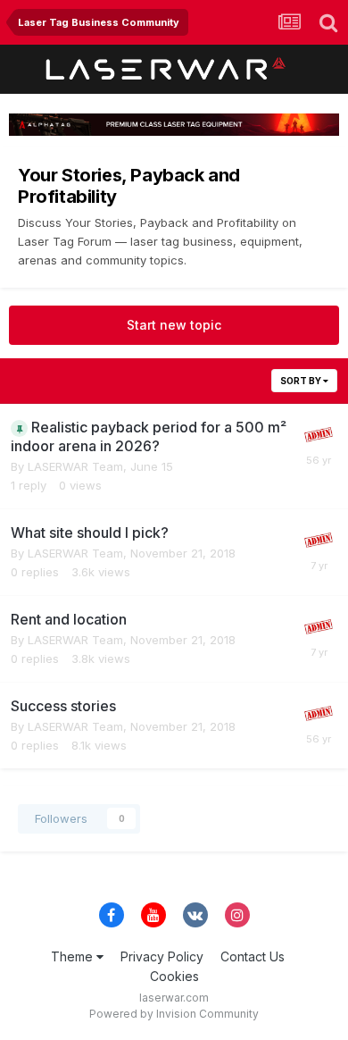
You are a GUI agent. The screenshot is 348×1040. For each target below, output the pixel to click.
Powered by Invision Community (174, 1013)
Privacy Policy (161, 956)
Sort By (301, 380)
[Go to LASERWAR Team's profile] (318, 435)
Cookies (174, 976)
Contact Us (252, 956)
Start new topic (174, 324)
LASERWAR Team (75, 466)
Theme (73, 956)
